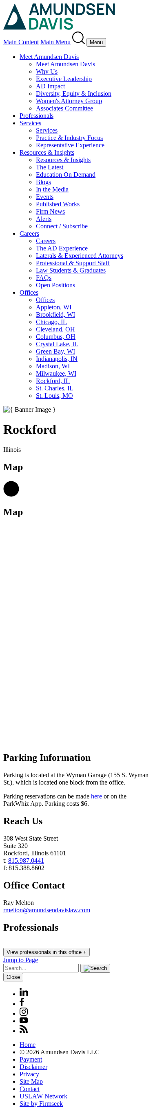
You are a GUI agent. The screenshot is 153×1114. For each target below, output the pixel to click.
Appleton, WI (53, 307)
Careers (29, 233)
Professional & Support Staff (73, 262)
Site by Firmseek (41, 1103)
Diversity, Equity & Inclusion (73, 93)
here (96, 796)
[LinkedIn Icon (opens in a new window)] (24, 993)
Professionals (36, 115)
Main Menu (55, 41)
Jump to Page (20, 959)
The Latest (49, 167)
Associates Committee (64, 108)
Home (27, 1044)
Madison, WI (53, 366)
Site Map (31, 1081)
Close (13, 977)
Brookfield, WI (55, 314)
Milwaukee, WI (56, 373)
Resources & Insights (47, 152)
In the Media (52, 189)
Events (44, 196)
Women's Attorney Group (69, 100)
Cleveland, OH (55, 329)
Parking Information (47, 757)
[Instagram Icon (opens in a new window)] (24, 1013)
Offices (29, 292)
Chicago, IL (51, 321)
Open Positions (55, 285)
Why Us (47, 71)
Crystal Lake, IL (57, 344)
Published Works (58, 204)
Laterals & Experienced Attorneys (79, 255)
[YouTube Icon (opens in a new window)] (24, 1020)
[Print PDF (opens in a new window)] (11, 494)
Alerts (43, 218)
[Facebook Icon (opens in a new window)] (22, 1003)
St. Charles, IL (54, 388)
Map (13, 512)
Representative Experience (70, 145)
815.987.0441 (26, 860)
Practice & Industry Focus (69, 137)
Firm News (50, 211)
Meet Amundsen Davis (49, 56)
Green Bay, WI (55, 351)
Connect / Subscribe (62, 226)
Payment (31, 1059)
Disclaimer (33, 1066)
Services (30, 123)
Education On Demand (65, 174)
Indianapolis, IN (57, 358)
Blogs (43, 181)
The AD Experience (62, 248)
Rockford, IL (53, 380)
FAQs (43, 277)
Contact (30, 1088)
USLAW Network (43, 1096)
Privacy (29, 1074)
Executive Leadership (64, 78)
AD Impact (50, 86)
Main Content (21, 41)
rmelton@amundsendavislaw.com (46, 910)
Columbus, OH (55, 336)
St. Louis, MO (54, 395)
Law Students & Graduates (71, 270)
